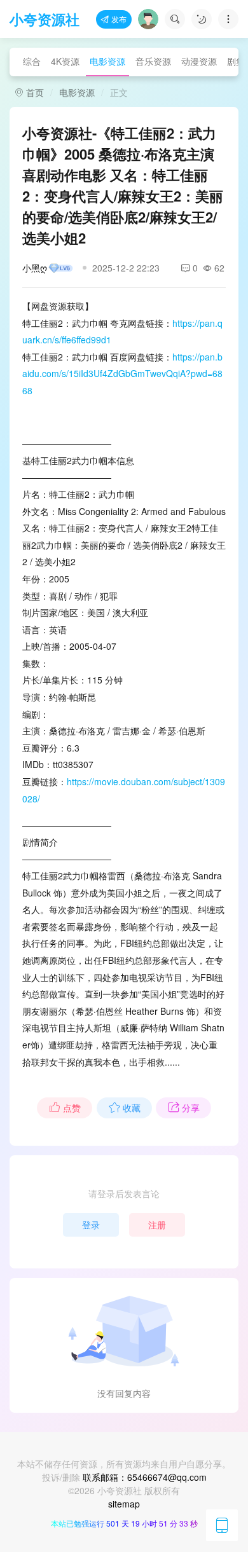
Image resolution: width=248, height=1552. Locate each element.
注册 (157, 1224)
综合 (32, 61)
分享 (191, 1107)
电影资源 (107, 61)
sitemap (124, 1503)
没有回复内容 (124, 1393)
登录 (91, 1224)
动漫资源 (199, 61)
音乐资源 (153, 61)
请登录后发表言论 (124, 1193)
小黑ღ (34, 267)
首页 (34, 92)
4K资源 (65, 61)
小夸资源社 (44, 19)
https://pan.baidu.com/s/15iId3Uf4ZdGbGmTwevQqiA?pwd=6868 (122, 373)
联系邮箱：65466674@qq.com (145, 1477)
